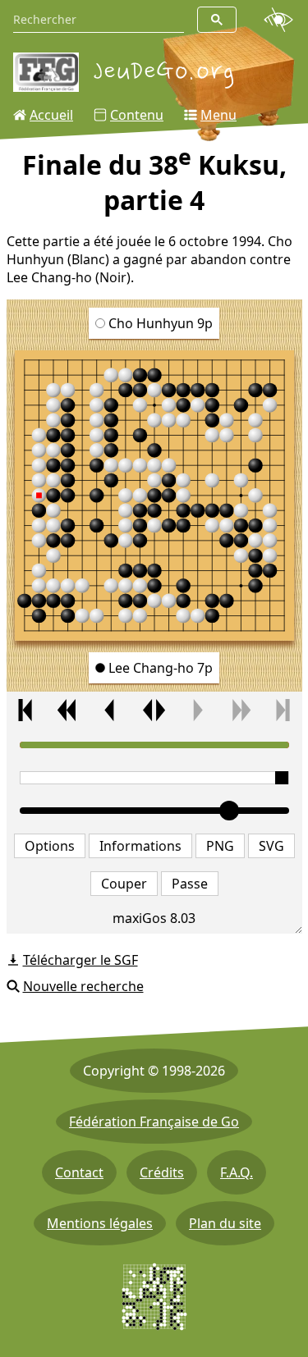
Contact (79, 1172)
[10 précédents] (67, 710)
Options (50, 846)
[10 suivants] (240, 710)
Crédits (162, 1172)
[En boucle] (154, 710)
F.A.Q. (236, 1172)
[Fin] (282, 710)
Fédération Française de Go (154, 1122)
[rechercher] (217, 20)
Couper (124, 884)
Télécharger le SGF (80, 960)
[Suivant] (196, 710)
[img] (154, 495)
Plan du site (225, 1223)
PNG (220, 846)
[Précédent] (110, 710)
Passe (190, 884)
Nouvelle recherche (83, 986)
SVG (271, 846)
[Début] (25, 710)
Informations (140, 846)
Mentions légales (100, 1223)
